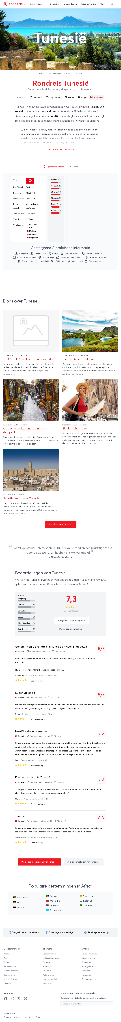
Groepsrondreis (49, 954)
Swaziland (88, 896)
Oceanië (7, 983)
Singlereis (47, 971)
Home (41, 73)
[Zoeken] (112, 4)
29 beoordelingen (71, 611)
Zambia (87, 905)
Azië (5, 958)
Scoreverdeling (37, 681)
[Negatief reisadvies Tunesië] (31, 470)
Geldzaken (60, 261)
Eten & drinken (28, 261)
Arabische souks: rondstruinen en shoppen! (24, 430)
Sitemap (39, 1017)
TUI (48, 652)
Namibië (54, 905)
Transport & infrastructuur (72, 258)
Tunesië (21, 97)
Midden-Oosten (10, 979)
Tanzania (55, 896)
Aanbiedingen (88, 971)
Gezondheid (77, 261)
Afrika (69, 73)
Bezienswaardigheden (26, 258)
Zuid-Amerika (9, 975)
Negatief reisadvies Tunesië (21, 498)
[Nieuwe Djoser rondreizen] (90, 331)
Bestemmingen (55, 73)
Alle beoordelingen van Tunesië (82, 862)
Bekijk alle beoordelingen (70, 620)
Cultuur (55, 254)
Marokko (55, 901)
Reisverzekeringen (89, 979)
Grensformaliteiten (98, 258)
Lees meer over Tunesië (60, 149)
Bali (30, 228)
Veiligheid (45, 261)
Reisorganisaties (89, 967)
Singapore (33, 238)
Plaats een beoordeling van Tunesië (38, 862)
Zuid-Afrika (23, 897)
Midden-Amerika (11, 971)
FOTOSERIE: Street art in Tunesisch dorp (29, 359)
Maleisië (32, 231)
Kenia (20, 902)
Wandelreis (47, 983)
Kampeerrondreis (50, 979)
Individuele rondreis (51, 958)
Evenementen (95, 261)
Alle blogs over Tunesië (59, 524)
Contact (18, 1017)
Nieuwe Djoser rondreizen (78, 359)
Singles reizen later (74, 428)
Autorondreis (48, 975)
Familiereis (47, 967)
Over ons (7, 1017)
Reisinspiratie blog (89, 954)
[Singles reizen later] (90, 400)
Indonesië (33, 224)
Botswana (55, 910)
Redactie (23, 355)
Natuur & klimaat (72, 254)
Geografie (23, 254)
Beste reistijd (48, 258)
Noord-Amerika (10, 967)
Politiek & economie (95, 254)
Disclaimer (28, 1017)
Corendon (47, 782)
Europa (7, 962)
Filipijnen (33, 234)
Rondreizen (86, 962)
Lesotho (87, 901)
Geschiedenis (40, 254)
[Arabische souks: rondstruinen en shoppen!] (31, 400)
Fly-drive (46, 962)
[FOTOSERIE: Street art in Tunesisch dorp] (31, 331)
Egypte (21, 907)
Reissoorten (87, 975)
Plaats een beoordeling (70, 629)
